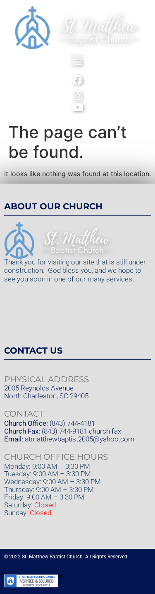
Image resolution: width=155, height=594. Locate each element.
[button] (77, 61)
